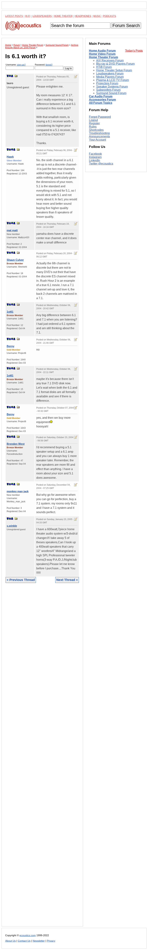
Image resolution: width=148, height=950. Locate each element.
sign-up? (21, 64)
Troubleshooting (99, 133)
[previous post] (10, 149)
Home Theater (63, 16)
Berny (10, 346)
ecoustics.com (27, 935)
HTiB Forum (104, 67)
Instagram (95, 157)
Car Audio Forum (100, 96)
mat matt (12, 230)
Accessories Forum (102, 99)
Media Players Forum (110, 76)
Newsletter (39, 940)
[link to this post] (16, 76)
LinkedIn (94, 160)
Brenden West (16, 443)
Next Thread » (67, 580)
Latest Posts (14, 16)
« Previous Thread (21, 580)
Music (97, 16)
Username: (16, 64)
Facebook (95, 153)
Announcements (99, 136)
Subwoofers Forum (108, 89)
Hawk (10, 156)
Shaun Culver (15, 259)
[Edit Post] (75, 76)
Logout (93, 120)
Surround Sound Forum (111, 93)
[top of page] (8, 76)
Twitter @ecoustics (101, 163)
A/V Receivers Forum (110, 60)
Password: (44, 64)
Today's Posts (134, 50)
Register (94, 123)
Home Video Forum (102, 53)
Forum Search (126, 25)
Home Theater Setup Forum (114, 70)
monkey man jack (18, 491)
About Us (10, 940)
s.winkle (12, 525)
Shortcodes (96, 129)
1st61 (10, 311)
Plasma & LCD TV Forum (112, 80)
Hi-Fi (27, 16)
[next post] (10, 76)
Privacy (51, 940)
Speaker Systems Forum (112, 86)
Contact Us (24, 940)
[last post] (12, 76)
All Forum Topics (100, 102)
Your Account (97, 139)
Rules (93, 126)
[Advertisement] (42, 757)
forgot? (49, 64)
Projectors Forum (107, 83)
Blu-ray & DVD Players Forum (115, 63)
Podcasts (109, 16)
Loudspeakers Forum (109, 73)
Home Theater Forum (103, 57)
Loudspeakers (42, 16)
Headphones (83, 16)
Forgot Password (100, 116)
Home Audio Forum (102, 50)
